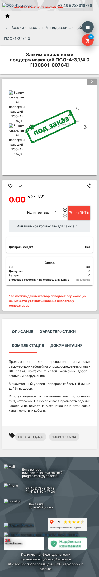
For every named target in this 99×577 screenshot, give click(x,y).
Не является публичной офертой (45, 559)
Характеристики (58, 331)
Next (85, 127)
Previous (30, 127)
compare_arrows (21, 185)
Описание (23, 331)
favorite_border (10, 185)
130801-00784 (64, 437)
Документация (66, 345)
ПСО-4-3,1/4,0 (30, 437)
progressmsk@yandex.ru (40, 476)
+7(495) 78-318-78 (39, 488)
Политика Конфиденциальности (45, 555)
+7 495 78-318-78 (75, 5)
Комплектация (28, 345)
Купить (79, 212)
